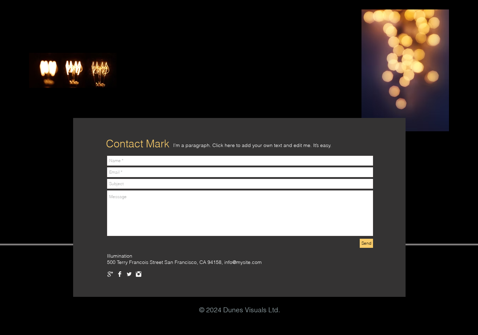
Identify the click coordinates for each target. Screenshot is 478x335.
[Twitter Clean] (129, 274)
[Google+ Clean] (110, 274)
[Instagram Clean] (138, 274)
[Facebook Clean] (119, 274)
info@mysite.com (243, 262)
